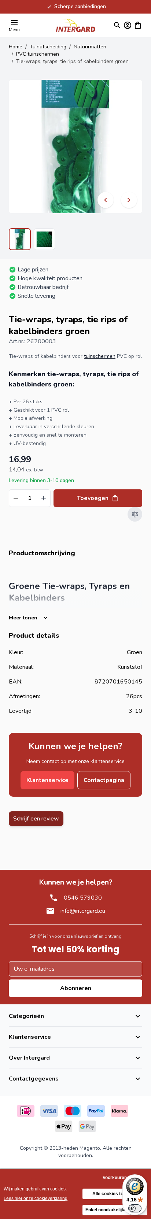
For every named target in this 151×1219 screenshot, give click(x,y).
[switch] (134, 1208)
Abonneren (75, 988)
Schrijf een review (36, 819)
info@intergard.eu (82, 911)
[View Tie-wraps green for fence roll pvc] (44, 239)
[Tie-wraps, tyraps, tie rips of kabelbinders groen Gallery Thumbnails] (32, 239)
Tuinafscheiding (48, 46)
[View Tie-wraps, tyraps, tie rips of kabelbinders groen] (20, 239)
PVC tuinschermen (37, 54)
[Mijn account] (127, 25)
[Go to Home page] (75, 25)
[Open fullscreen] (75, 146)
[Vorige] (105, 200)
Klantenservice (47, 780)
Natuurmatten (90, 46)
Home (15, 46)
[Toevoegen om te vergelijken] (135, 514)
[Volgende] (129, 200)
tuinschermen (99, 356)
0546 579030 (83, 898)
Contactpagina (104, 780)
